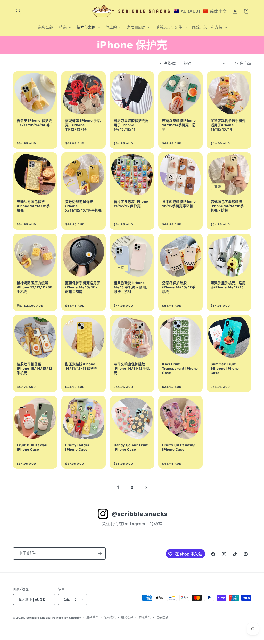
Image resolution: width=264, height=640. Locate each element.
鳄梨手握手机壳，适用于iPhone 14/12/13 (228, 285)
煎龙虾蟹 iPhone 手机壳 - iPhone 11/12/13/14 (83, 125)
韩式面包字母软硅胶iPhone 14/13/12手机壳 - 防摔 (227, 206)
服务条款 (127, 617)
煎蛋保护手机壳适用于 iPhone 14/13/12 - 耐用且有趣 (82, 287)
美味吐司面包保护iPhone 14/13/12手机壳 (33, 206)
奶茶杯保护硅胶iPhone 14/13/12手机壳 (178, 287)
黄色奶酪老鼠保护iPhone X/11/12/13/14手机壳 (83, 206)
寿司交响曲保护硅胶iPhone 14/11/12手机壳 (132, 368)
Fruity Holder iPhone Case (77, 447)
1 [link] (118, 487)
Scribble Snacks (38, 617)
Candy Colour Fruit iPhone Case (131, 447)
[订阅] (99, 553)
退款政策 (92, 617)
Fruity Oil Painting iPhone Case (178, 447)
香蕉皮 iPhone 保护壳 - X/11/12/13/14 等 (34, 123)
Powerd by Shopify (66, 617)
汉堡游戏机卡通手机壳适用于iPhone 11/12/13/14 (228, 125)
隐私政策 (110, 617)
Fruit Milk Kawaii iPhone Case (32, 447)
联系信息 (162, 617)
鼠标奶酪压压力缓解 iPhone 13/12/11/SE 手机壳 (34, 287)
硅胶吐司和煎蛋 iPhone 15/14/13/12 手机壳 (34, 368)
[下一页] (146, 487)
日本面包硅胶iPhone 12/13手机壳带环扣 (179, 204)
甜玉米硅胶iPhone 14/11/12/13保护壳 (81, 366)
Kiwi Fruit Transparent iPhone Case (180, 368)
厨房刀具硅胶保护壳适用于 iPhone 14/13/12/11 (131, 125)
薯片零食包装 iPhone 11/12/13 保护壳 (131, 204)
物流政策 (145, 617)
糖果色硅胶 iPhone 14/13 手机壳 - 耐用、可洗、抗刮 (132, 287)
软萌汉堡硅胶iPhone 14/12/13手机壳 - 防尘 (179, 125)
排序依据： (169, 63)
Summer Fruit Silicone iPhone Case (225, 368)
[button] (18, 11)
